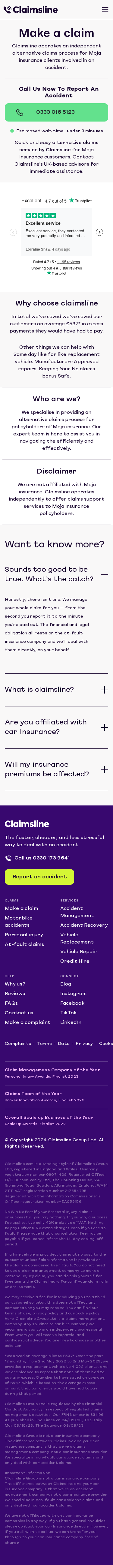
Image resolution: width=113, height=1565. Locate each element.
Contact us (19, 1013)
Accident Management (77, 912)
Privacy (84, 1044)
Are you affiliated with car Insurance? (46, 727)
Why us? (15, 984)
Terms (44, 1044)
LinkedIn (71, 1023)
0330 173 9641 (51, 858)
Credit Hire (75, 961)
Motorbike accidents (19, 922)
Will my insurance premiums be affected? (47, 770)
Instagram (73, 994)
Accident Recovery (84, 925)
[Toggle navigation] (105, 9)
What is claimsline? (39, 690)
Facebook (72, 1003)
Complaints (18, 1044)
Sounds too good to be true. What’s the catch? (49, 575)
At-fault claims (24, 945)
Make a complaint (27, 1023)
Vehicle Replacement (77, 938)
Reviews (15, 994)
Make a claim (21, 909)
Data (64, 1044)
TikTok (68, 1013)
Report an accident (39, 877)
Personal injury (24, 935)
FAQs (11, 1003)
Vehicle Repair (78, 952)
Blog (65, 984)
